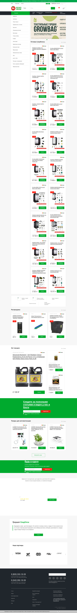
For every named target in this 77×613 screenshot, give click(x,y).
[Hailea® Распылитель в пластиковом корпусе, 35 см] (38, 327)
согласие (28, 413)
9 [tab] (54, 39)
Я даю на (32, 414)
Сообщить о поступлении (42, 96)
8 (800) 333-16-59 (18, 574)
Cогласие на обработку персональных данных (58, 595)
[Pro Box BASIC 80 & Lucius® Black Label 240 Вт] (57, 115)
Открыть (38, 534)
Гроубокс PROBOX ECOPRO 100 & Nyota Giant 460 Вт (56, 160)
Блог (12, 3)
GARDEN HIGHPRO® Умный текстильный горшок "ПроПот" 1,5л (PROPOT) (57, 317)
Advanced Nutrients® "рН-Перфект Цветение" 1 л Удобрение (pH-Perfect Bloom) (55, 366)
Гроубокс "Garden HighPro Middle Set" (38, 105)
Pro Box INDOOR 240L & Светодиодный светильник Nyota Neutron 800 (56, 216)
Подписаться (45, 411)
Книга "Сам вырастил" (37, 602)
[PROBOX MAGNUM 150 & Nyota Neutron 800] (57, 281)
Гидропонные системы (17, 44)
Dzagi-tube (34, 599)
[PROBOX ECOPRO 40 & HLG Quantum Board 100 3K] (57, 142)
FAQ (12, 603)
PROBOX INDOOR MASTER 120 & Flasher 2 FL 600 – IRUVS (39, 216)
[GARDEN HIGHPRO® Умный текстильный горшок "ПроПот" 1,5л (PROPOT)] (57, 327)
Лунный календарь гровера (36, 605)
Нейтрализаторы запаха (17, 52)
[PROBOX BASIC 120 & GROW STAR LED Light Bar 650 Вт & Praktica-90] (39, 254)
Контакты (50, 12)
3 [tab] (43, 39)
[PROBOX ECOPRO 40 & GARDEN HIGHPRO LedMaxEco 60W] (39, 59)
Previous (30, 27)
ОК (58, 611)
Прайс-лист (33, 13)
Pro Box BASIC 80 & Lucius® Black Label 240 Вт (56, 105)
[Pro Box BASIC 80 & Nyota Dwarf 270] (39, 142)
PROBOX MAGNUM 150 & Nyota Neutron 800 (56, 272)
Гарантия (13, 598)
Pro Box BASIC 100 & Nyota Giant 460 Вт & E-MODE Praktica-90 (38, 160)
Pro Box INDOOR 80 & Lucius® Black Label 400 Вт (56, 49)
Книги (22, 3)
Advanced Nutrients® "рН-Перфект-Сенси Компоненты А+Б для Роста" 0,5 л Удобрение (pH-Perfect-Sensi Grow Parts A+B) (29, 356)
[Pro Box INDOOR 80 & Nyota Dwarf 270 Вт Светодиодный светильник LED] (57, 87)
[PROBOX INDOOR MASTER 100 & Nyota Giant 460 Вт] (57, 198)
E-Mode (14, 38)
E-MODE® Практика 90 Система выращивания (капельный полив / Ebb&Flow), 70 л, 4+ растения (38, 429)
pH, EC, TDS (15, 58)
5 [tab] (47, 39)
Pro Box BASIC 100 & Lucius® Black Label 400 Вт (38, 188)
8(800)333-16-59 (56, 3)
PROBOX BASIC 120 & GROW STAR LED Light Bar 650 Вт (56, 244)
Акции (37, 12)
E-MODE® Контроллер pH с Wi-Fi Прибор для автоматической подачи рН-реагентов (20, 428)
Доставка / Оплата (41, 13)
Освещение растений (17, 30)
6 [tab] (48, 39)
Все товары (63, 42)
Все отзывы (52, 499)
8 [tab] (52, 39)
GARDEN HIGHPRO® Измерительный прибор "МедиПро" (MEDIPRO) (18, 317)
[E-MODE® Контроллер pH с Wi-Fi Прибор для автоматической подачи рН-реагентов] (20, 438)
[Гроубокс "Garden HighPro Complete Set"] (39, 87)
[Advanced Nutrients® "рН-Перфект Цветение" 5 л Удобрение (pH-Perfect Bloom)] (56, 380)
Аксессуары (15, 41)
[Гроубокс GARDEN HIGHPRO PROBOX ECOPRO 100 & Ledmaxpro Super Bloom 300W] (39, 282)
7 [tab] (50, 39)
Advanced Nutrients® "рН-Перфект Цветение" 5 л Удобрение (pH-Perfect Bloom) (55, 388)
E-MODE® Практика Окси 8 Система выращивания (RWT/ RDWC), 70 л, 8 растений (56, 428)
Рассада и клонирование (17, 61)
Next (65, 27)
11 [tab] (57, 39)
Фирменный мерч (16, 66)
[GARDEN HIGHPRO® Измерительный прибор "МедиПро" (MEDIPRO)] (20, 327)
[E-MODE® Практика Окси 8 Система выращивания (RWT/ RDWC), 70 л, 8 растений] (57, 438)
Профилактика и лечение (17, 24)
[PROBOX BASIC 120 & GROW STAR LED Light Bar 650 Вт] (57, 254)
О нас (12, 591)
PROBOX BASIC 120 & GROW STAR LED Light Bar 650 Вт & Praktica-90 (38, 244)
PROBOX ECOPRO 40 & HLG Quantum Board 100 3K (56, 132)
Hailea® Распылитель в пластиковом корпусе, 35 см (37, 317)
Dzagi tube (17, 3)
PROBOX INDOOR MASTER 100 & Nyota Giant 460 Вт (57, 188)
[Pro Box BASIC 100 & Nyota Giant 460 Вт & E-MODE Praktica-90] (39, 171)
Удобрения (15, 16)
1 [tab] (39, 39)
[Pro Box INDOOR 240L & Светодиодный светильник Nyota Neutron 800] (57, 226)
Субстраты (15, 19)
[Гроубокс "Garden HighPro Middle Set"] (39, 115)
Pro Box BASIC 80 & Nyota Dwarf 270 (38, 132)
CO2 (13, 55)
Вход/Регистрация (36, 591)
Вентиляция (15, 33)
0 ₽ (63, 8)
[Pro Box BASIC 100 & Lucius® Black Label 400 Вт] (39, 198)
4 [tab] (45, 39)
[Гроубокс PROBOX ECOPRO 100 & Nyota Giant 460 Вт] (57, 170)
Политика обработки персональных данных (57, 592)
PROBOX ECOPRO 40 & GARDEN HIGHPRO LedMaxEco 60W (39, 49)
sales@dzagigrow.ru (53, 582)
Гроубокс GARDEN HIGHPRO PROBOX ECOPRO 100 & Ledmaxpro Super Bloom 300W (39, 272)
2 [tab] (41, 39)
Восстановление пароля (35, 594)
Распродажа (54, 12)
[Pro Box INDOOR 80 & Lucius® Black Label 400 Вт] (57, 59)
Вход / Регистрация (62, 13)
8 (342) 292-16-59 (18, 580)
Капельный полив (16, 47)
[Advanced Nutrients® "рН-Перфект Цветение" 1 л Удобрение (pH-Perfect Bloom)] (56, 358)
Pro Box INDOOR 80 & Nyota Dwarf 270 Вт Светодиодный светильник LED (56, 77)
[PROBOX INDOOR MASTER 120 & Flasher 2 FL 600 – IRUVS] (39, 226)
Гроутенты (15, 27)
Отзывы (46, 12)
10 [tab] (56, 39)
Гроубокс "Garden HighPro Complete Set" (38, 77)
